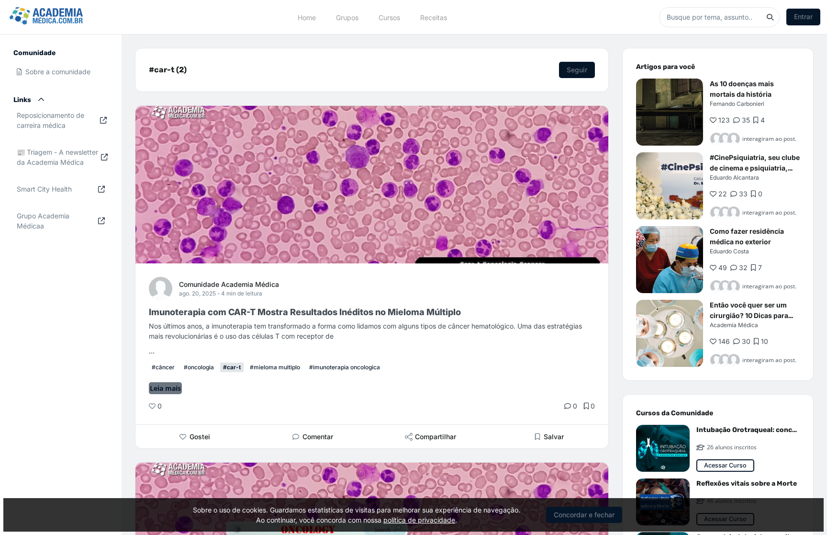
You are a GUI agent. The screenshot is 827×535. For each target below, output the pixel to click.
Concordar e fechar (584, 515)
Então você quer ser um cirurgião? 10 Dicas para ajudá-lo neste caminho (749, 315)
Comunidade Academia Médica (229, 284)
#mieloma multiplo (275, 367)
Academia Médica (734, 325)
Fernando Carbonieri (737, 103)
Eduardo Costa (729, 251)
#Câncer (163, 367)
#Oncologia (199, 367)
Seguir (577, 70)
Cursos (389, 17)
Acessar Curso (725, 465)
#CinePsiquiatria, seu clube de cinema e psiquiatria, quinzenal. (755, 167)
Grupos (347, 17)
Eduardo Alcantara (734, 177)
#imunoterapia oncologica (344, 367)
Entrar (803, 16)
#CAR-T (232, 367)
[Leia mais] (669, 112)
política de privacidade (419, 520)
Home (307, 17)
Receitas (433, 17)
